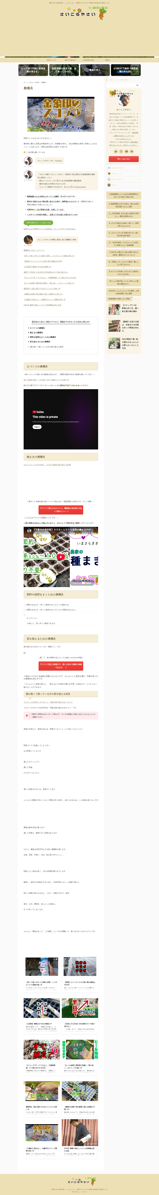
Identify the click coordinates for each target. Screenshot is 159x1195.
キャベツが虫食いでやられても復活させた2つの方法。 (125, 272)
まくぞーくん (32, 618)
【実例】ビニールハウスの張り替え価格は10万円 (43, 261)
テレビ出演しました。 (124, 139)
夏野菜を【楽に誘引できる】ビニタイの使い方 (42, 288)
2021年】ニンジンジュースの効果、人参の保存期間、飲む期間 (124, 292)
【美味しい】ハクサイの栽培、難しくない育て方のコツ (125, 263)
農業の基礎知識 (70, 60)
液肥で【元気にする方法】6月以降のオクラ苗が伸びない (46, 272)
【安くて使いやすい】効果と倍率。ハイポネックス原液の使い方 (49, 256)
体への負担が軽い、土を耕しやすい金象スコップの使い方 (46, 380)
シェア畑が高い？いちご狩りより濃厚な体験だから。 (125, 282)
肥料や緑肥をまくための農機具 (43, 337)
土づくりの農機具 (37, 328)
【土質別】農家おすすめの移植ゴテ (38, 267)
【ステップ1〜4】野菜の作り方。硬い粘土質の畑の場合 (125, 234)
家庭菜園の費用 (88, 60)
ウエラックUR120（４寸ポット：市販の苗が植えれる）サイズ (48, 702)
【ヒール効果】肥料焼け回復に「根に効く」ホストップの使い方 (49, 283)
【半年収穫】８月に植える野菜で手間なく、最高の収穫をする (125, 214)
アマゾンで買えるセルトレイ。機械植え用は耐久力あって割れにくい (61, 509)
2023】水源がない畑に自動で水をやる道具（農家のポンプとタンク (124, 253)
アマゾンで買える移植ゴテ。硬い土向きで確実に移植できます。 (61, 666)
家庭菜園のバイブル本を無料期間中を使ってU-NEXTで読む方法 (125, 195)
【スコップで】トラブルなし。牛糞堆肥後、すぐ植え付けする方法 (50, 278)
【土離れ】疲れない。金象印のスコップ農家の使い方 (45, 299)
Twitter (58, 161)
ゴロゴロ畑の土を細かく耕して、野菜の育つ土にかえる (125, 224)
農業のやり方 (51, 60)
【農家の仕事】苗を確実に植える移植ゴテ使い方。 (44, 294)
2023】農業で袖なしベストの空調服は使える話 (42, 305)
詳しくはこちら (124, 159)
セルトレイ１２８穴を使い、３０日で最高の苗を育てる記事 (47, 465)
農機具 (107, 60)
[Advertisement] (79, 40)
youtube (81, 187)
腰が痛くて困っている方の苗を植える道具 (46, 347)
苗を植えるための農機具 (40, 341)
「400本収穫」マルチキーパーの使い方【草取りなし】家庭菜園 (125, 243)
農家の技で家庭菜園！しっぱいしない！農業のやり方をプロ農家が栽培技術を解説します (79, 1189)
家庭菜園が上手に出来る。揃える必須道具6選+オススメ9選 (125, 205)
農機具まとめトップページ (34, 250)
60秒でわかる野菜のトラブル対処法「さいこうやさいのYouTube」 (50, 229)
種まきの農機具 (36, 332)
